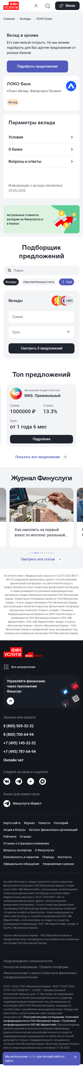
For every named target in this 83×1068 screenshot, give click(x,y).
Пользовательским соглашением (43, 1017)
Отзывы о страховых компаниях (26, 843)
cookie (32, 1056)
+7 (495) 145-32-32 (19, 743)
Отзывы (25, 836)
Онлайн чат (13, 760)
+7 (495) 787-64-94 (19, 751)
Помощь (48, 857)
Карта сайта (11, 823)
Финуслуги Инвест (27, 803)
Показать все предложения (37, 457)
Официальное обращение (21, 864)
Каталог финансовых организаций (53, 829)
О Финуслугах (44, 850)
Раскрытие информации (20, 967)
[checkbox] (11, 282)
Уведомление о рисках (58, 864)
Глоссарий (61, 823)
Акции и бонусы (14, 829)
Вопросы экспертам (17, 850)
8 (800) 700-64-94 (18, 734)
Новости (44, 823)
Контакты (65, 857)
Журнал (29, 823)
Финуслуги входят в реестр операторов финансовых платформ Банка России (40, 975)
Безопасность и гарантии (21, 857)
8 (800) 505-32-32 (18, 726)
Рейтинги (9, 836)
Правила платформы (54, 967)
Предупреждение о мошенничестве (27, 961)
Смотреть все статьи (38, 559)
